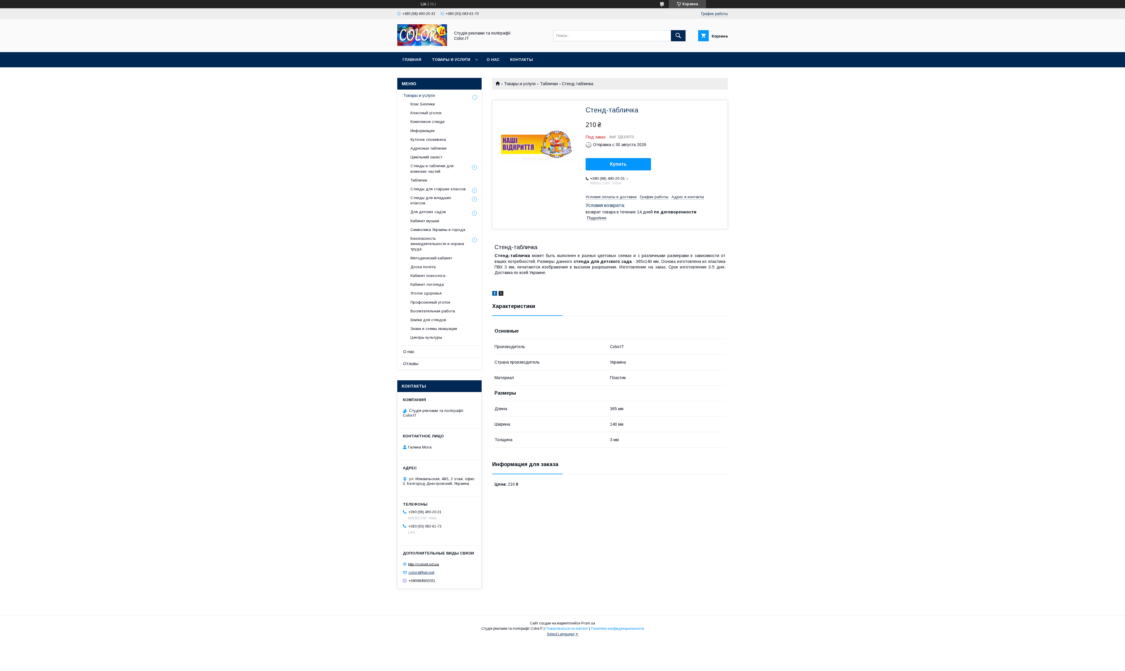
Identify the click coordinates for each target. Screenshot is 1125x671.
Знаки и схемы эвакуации (433, 328)
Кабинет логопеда (427, 284)
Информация (422, 131)
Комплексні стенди (427, 121)
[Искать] (678, 35)
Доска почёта (423, 267)
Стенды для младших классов (430, 200)
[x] (501, 294)
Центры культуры (426, 337)
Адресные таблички (428, 148)
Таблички (549, 83)
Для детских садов (428, 212)
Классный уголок (426, 113)
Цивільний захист (426, 157)
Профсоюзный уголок (430, 302)
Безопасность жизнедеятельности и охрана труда (437, 243)
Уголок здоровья (426, 293)
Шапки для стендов (428, 320)
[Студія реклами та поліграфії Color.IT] (422, 44)
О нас (493, 59)
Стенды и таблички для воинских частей (432, 168)
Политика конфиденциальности (617, 629)
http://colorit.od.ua (423, 564)
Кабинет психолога (427, 275)
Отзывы (410, 363)
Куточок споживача (428, 139)
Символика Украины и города (437, 229)
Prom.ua (588, 623)
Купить (618, 164)
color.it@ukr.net (421, 572)
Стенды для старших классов (438, 189)
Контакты (521, 59)
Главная (412, 59)
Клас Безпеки (422, 104)
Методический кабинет (431, 258)
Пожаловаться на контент (567, 629)
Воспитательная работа (432, 311)
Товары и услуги (451, 59)
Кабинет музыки (424, 221)
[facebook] (494, 294)
